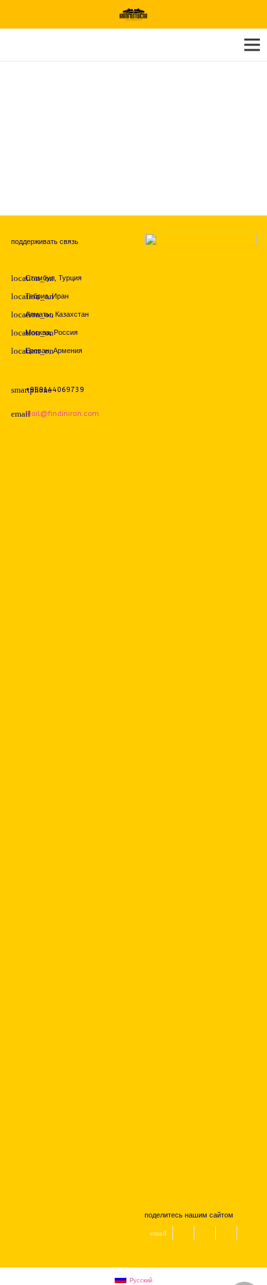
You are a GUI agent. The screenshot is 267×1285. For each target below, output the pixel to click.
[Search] (15, 45)
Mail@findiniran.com (62, 414)
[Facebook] (20, 260)
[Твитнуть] (183, 1233)
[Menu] (252, 45)
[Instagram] (38, 260)
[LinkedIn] (73, 260)
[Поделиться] (205, 1233)
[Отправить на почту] (159, 1233)
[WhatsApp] (56, 260)
